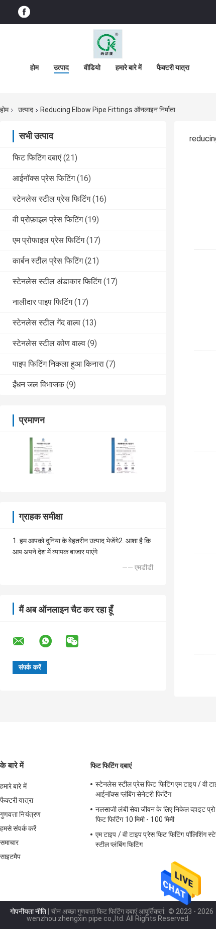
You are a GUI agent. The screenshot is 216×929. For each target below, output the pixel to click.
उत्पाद (61, 67)
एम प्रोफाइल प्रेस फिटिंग (48, 240)
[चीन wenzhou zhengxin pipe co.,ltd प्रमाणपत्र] (41, 455)
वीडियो (92, 67)
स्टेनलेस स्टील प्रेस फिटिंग (51, 199)
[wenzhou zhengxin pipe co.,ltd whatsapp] (51, 641)
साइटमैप (10, 857)
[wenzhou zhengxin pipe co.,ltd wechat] (78, 641)
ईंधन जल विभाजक (38, 384)
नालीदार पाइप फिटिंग (42, 302)
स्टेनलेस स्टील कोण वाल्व (49, 343)
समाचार (9, 842)
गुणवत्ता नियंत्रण (20, 814)
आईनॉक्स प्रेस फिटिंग (44, 178)
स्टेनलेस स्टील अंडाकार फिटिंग (57, 281)
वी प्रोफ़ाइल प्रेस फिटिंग (48, 219)
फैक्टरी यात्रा (173, 67)
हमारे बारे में (129, 67)
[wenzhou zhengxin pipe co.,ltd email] (25, 641)
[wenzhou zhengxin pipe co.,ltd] (108, 44)
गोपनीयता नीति (28, 911)
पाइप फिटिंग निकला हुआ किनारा (58, 364)
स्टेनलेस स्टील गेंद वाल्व (46, 322)
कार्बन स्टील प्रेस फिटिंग (48, 261)
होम (34, 67)
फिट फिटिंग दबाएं (37, 157)
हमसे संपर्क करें (18, 828)
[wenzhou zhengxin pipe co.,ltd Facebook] (24, 12)
